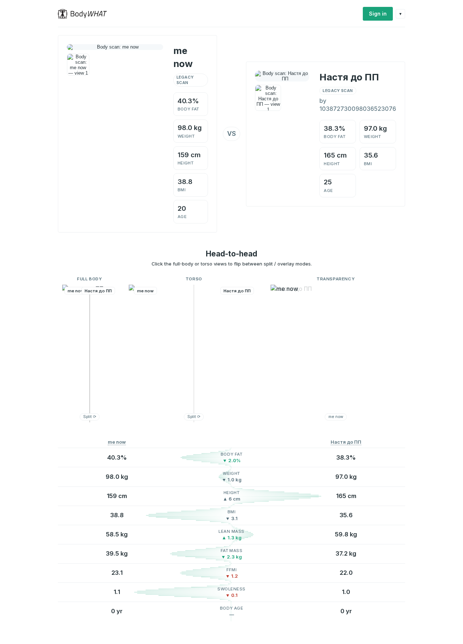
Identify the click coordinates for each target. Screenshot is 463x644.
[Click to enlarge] (78, 65)
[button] (89, 353)
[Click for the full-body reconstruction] (115, 47)
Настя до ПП (346, 442)
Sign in (378, 14)
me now (117, 442)
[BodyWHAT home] (85, 13)
